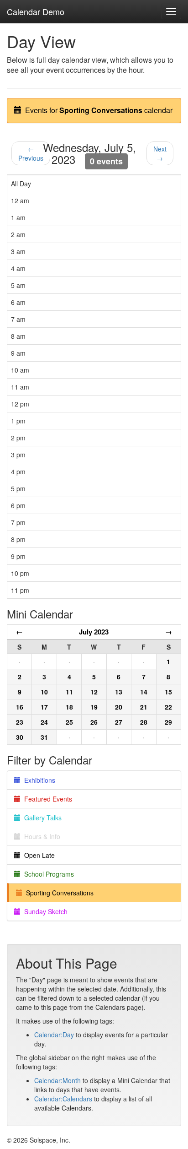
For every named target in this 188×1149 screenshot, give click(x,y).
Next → (160, 153)
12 (94, 691)
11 (69, 691)
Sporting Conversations (58, 892)
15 (168, 691)
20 (118, 706)
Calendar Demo (35, 11)
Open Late (38, 855)
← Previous (30, 153)
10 (44, 691)
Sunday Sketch (44, 911)
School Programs (47, 873)
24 (44, 721)
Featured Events (46, 798)
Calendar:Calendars (63, 1098)
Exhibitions (38, 780)
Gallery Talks (41, 817)
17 (44, 706)
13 (118, 691)
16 (19, 706)
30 (19, 737)
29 (168, 721)
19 (94, 706)
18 (69, 706)
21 (143, 706)
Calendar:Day (54, 1034)
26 (94, 721)
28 (143, 721)
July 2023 (94, 632)
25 (69, 721)
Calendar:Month (57, 1080)
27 (118, 721)
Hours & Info (40, 836)
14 (143, 691)
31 (44, 737)
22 (168, 706)
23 (19, 721)
